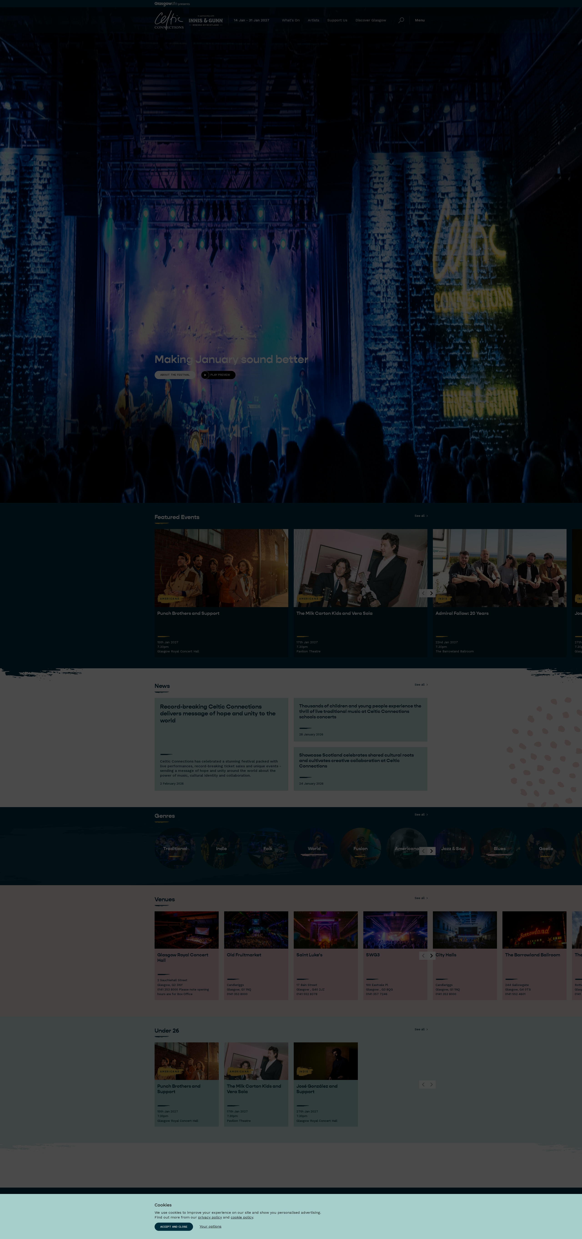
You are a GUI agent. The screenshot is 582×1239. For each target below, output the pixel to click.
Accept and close (173, 1226)
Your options (210, 1226)
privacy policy (210, 1217)
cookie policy (242, 1217)
